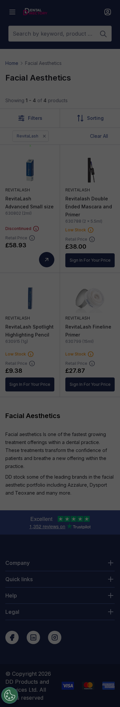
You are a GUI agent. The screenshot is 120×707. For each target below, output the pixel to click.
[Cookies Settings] (9, 695)
